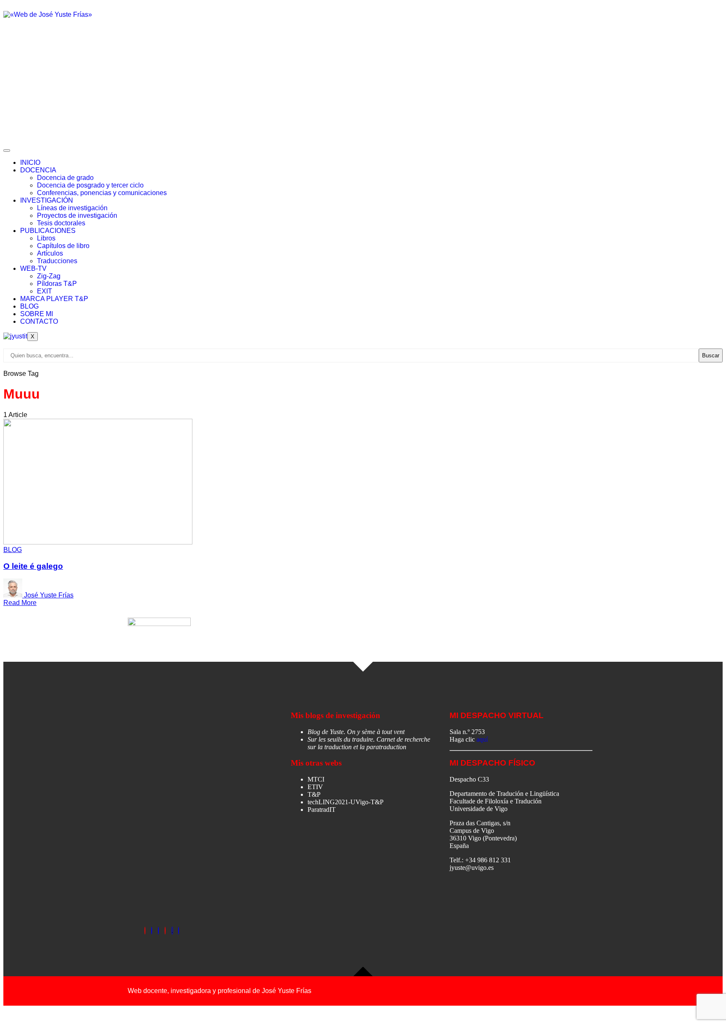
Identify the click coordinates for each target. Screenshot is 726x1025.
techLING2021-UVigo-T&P (346, 802)
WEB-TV (33, 268)
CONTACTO (39, 321)
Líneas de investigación (72, 207)
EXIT (44, 291)
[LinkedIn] (158, 931)
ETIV (315, 786)
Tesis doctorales (61, 223)
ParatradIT (322, 809)
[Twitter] (151, 931)
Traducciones (57, 260)
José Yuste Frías (49, 595)
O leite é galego (33, 566)
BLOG (29, 306)
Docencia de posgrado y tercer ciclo (90, 185)
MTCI (316, 779)
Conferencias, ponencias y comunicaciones (102, 192)
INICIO (30, 162)
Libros (46, 238)
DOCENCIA (38, 170)
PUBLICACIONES (48, 230)
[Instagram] (165, 931)
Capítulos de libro (63, 245)
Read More (20, 602)
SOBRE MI (36, 313)
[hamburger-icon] (6, 150)
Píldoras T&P (57, 283)
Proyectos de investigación (77, 215)
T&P (314, 794)
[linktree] (172, 931)
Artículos (50, 253)
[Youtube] (178, 931)
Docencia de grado (65, 177)
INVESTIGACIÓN (46, 200)
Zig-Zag (48, 276)
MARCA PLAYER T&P (54, 298)
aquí (482, 739)
